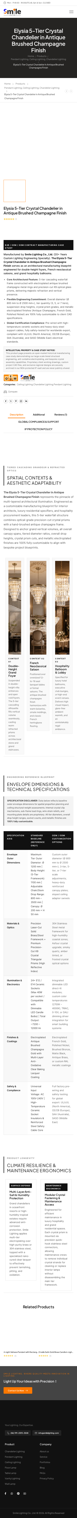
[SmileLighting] (27, 377)
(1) (16, 219)
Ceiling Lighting (37, 59)
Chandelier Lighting (56, 59)
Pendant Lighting (19, 59)
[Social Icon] (6, 401)
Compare (12, 391)
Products (41, 56)
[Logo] (12, 12)
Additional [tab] (39, 414)
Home (31, 56)
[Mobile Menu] (71, 11)
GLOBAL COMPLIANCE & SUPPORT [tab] (38, 421)
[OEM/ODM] (11, 377)
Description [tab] (16, 414)
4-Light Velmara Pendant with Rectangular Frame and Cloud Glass (32, 1352)
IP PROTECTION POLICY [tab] (38, 429)
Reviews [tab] (60, 414)
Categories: (10, 384)
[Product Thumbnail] (38, 143)
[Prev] (66, 91)
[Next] (71, 91)
